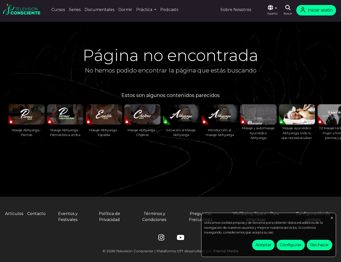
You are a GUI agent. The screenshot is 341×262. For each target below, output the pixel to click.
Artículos (14, 213)
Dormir (125, 9)
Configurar (291, 244)
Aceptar (263, 244)
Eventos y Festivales (68, 216)
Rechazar (319, 244)
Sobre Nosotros (235, 9)
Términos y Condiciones (154, 216)
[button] (272, 10)
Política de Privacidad (109, 216)
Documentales (99, 9)
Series (75, 9)
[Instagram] (161, 239)
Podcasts (169, 9)
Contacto (36, 213)
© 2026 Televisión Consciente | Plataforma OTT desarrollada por (170, 251)
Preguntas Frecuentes (200, 216)
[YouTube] (179, 239)
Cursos (58, 9)
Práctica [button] (144, 9)
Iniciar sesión (320, 10)
